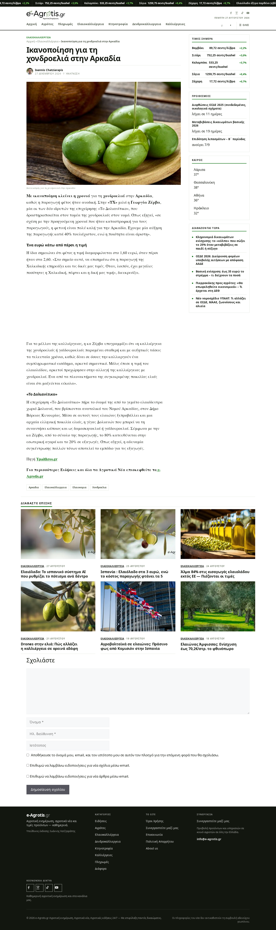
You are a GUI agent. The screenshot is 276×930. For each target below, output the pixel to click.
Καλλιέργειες (175, 24)
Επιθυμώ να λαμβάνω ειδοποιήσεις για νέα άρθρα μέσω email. (79, 776)
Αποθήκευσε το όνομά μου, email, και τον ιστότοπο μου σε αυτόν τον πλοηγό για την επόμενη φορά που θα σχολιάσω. (125, 755)
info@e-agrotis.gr (209, 839)
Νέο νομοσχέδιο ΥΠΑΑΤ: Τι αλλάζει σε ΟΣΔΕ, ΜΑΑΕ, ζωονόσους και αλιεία (221, 302)
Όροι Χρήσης (154, 821)
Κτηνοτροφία (118, 24)
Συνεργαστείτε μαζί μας (162, 828)
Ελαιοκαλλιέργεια (90, 24)
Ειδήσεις (101, 821)
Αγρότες (47, 24)
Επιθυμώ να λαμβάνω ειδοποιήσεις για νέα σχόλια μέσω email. (80, 765)
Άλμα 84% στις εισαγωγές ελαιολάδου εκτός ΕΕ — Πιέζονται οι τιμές (215, 574)
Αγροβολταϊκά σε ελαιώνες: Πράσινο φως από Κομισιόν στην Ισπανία (134, 646)
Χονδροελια (99, 487)
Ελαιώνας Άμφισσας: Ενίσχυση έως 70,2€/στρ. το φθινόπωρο (209, 646)
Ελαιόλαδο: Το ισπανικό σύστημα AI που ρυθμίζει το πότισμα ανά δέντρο (54, 574)
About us (152, 848)
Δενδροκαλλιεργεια (146, 24)
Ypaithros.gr (46, 459)
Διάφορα (100, 868)
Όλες (244, 25)
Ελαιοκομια (79, 487)
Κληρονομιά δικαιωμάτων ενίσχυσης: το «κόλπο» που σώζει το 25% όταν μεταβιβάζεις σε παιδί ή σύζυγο (220, 242)
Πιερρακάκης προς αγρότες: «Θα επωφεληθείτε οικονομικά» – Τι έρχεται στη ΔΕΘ (219, 287)
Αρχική (31, 24)
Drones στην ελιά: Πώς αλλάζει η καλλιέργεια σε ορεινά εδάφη (49, 646)
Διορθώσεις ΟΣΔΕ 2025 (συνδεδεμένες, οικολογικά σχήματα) (219, 106)
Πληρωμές (65, 24)
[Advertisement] (103, 308)
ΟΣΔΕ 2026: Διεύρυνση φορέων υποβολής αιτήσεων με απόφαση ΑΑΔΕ (219, 260)
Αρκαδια (34, 487)
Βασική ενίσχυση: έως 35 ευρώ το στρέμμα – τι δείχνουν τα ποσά (220, 273)
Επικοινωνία (154, 834)
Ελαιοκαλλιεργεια (56, 487)
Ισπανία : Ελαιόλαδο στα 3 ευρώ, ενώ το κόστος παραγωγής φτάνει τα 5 (134, 574)
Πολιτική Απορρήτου (160, 841)
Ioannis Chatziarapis (49, 70)
